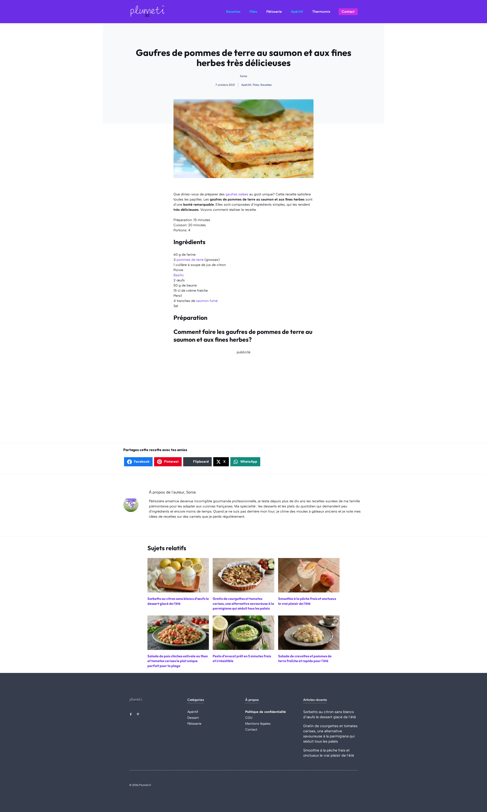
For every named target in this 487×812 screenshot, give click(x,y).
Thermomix (321, 12)
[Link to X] (130, 714)
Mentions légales (258, 723)
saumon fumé (207, 301)
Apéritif (297, 12)
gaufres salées (237, 194)
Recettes (233, 12)
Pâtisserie (274, 12)
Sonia (243, 76)
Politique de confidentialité (265, 712)
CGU (248, 718)
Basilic (178, 275)
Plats (253, 12)
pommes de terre (190, 260)
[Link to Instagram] (138, 714)
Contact (348, 12)
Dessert (193, 718)
